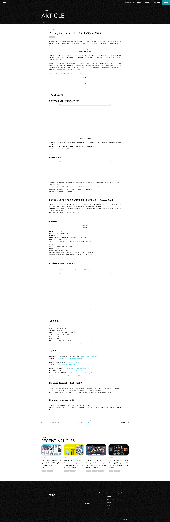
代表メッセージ (110, 499)
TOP (42, 22)
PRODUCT (55, 22)
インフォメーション (48, 22)
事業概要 (100, 493)
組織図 (108, 506)
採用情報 (120, 493)
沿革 (108, 509)
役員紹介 (109, 502)
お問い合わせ (87, 504)
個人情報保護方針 (125, 519)
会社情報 (108, 493)
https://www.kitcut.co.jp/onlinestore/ (77, 368)
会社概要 (109, 496)
